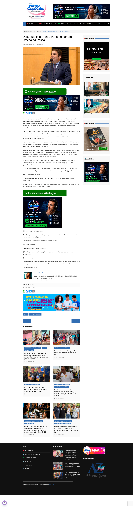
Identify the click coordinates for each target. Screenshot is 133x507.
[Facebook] (28, 285)
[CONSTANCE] (96, 55)
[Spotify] (32, 285)
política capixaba (36, 314)
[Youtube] (24, 285)
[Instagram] (26, 285)
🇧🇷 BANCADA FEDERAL (65, 23)
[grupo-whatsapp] (45, 91)
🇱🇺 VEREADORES (32, 23)
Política (67, 387)
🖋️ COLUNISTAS (91, 23)
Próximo (75, 321)
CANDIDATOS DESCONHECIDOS (33, 348)
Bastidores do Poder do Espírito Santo (33, 421)
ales (26, 314)
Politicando (67, 423)
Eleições (45, 348)
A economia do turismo (90, 114)
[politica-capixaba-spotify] (81, 11)
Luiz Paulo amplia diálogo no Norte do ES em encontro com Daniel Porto (66, 352)
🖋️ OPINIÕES (88, 77)
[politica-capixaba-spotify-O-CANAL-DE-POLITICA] (42, 212)
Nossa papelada (88, 96)
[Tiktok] (30, 285)
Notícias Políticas (39, 44)
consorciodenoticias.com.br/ (40, 280)
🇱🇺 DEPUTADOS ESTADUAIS (47, 23)
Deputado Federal (59, 384)
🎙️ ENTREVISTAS (79, 23)
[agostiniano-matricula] (51, 302)
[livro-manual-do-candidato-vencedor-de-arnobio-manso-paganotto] (96, 139)
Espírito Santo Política (66, 421)
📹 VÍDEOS (101, 23)
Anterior (28, 321)
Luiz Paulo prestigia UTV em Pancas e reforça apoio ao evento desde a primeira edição (35, 389)
